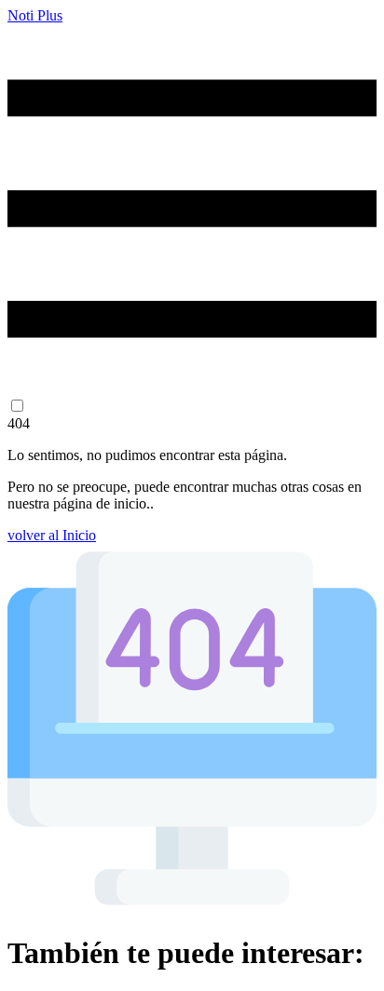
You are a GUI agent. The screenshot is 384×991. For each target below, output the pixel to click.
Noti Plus (34, 15)
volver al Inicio (51, 535)
